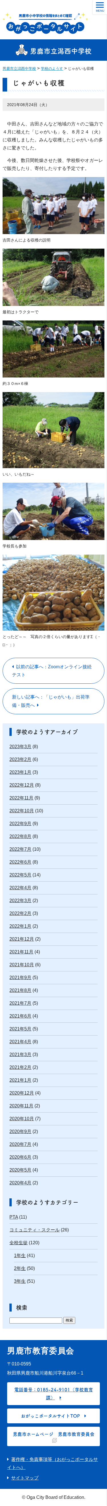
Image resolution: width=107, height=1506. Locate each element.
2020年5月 (20, 1170)
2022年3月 (20, 900)
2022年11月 (21, 797)
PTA (13, 1217)
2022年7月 (20, 849)
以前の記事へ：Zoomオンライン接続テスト (52, 670)
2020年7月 (20, 1144)
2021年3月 (20, 1054)
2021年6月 (20, 1016)
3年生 (20, 1281)
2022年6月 (20, 862)
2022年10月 (21, 810)
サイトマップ (25, 1477)
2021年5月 (20, 1028)
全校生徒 (18, 1242)
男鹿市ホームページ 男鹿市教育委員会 (53, 1434)
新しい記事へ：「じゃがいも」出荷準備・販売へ (51, 701)
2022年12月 (21, 785)
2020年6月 (20, 1157)
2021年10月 (21, 964)
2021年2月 (20, 1067)
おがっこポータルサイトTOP (50, 1416)
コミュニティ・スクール (34, 1229)
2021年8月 (20, 990)
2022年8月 (20, 836)
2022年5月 (20, 874)
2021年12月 (21, 939)
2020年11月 (21, 1105)
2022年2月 (20, 913)
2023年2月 (20, 759)
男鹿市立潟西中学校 (60, 51)
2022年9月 (20, 823)
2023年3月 (20, 746)
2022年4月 (20, 887)
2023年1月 (20, 772)
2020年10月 (21, 1118)
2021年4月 (20, 1041)
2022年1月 (20, 926)
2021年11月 (21, 951)
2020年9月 (20, 1131)
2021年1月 (20, 1080)
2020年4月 (20, 1182)
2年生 (20, 1268)
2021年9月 (20, 977)
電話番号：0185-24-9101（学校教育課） (53, 1393)
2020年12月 (21, 1093)
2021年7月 (20, 1003)
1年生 (20, 1255)
